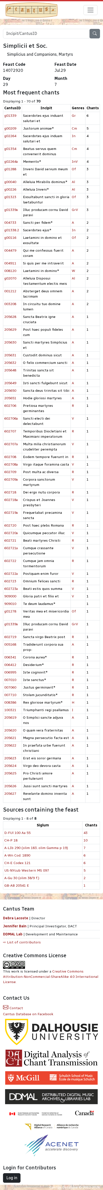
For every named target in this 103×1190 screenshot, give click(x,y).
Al (73, 182)
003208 (10, 304)
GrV (75, 210)
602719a (11, 513)
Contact (15, 1008)
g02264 (10, 136)
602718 (10, 492)
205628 (10, 317)
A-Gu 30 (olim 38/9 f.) (21, 878)
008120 (10, 271)
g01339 (10, 116)
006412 (10, 665)
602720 (10, 525)
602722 (10, 561)
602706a (11, 418)
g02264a (11, 161)
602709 (10, 472)
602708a (11, 464)
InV (75, 161)
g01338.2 (11, 230)
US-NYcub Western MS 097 (26, 870)
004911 (10, 263)
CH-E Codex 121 (17, 863)
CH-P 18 (11, 840)
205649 (10, 383)
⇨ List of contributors (22, 942)
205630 (10, 342)
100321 (10, 710)
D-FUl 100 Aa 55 (17, 833)
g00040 (10, 182)
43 (86, 833)
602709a (11, 479)
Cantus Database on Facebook (28, 1014)
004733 (10, 222)
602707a (11, 444)
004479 (10, 250)
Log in (11, 1177)
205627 (10, 793)
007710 (10, 695)
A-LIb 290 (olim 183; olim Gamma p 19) (36, 848)
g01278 (10, 611)
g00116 (10, 238)
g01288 (10, 169)
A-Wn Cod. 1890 (17, 855)
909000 (10, 596)
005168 (10, 644)
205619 (10, 717)
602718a (11, 500)
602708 (10, 457)
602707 (10, 431)
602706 (10, 406)
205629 (10, 329)
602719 (10, 637)
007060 (10, 687)
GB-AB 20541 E (16, 885)
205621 (10, 738)
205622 (10, 745)
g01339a (11, 210)
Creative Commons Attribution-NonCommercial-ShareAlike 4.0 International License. (50, 976)
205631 (10, 355)
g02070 (10, 278)
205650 (10, 390)
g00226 (10, 189)
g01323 (10, 197)
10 (86, 840)
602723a (11, 589)
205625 (10, 773)
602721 (10, 540)
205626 (10, 786)
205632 (10, 363)
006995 (10, 672)
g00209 (10, 128)
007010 (10, 680)
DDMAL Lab (12, 934)
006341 (10, 657)
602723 (10, 581)
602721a (11, 548)
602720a (11, 533)
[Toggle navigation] (91, 10)
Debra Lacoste (15, 918)
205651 (10, 398)
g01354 (10, 149)
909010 (10, 604)
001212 (10, 291)
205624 (10, 766)
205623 (10, 758)
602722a (11, 574)
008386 (10, 702)
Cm (74, 128)
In (74, 136)
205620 (10, 730)
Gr (74, 116)
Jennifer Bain (15, 926)
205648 (10, 370)
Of (74, 169)
